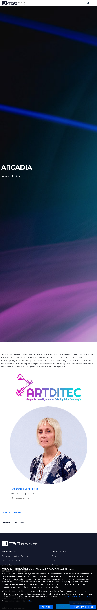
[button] (2, 457)
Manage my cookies (83, 607)
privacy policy (26, 601)
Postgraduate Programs (12, 560)
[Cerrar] (88, 3)
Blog (54, 556)
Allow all (46, 607)
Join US (55, 565)
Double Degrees (9, 565)
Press (54, 560)
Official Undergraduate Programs (15, 556)
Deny (62, 607)
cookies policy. (42, 601)
